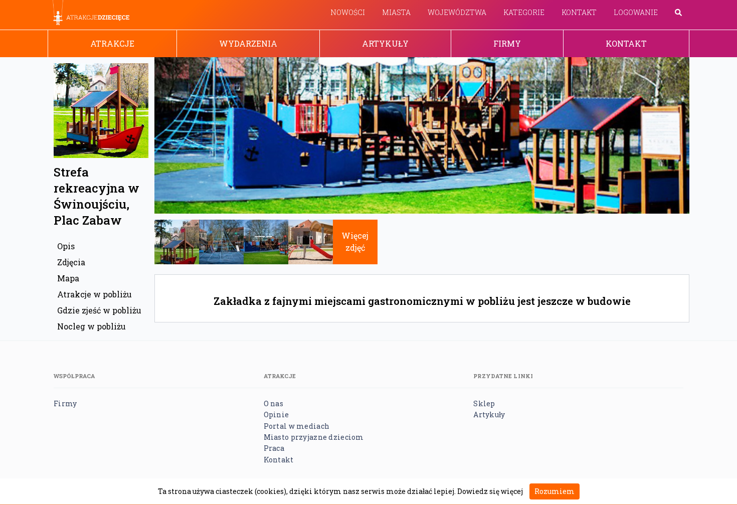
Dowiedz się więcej (490, 491)
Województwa (457, 12)
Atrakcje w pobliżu (94, 294)
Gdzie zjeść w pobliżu (99, 310)
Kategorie (523, 12)
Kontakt (579, 12)
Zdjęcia (71, 262)
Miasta (396, 12)
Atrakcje (112, 43)
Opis (66, 246)
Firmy (507, 43)
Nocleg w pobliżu (91, 326)
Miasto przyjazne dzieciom (314, 437)
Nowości (347, 12)
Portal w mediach (296, 426)
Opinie (276, 414)
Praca (274, 448)
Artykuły (385, 43)
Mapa (68, 278)
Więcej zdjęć (354, 241)
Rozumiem (554, 491)
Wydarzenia (248, 43)
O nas (273, 403)
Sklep (484, 403)
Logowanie (636, 12)
